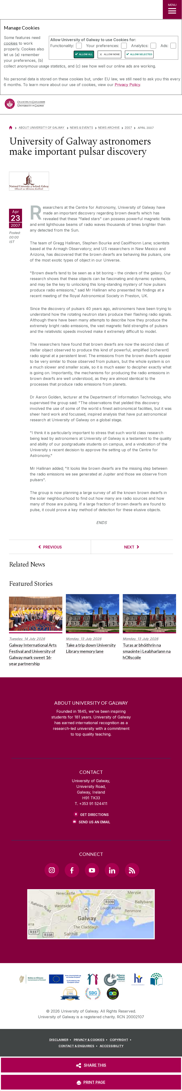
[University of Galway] (25, 105)
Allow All (86, 54)
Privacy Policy (127, 84)
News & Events (81, 127)
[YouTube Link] (92, 870)
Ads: (164, 45)
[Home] (10, 127)
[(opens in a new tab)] (50, 983)
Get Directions (94, 815)
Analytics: (139, 45)
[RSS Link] (132, 870)
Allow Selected (141, 54)
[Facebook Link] (72, 870)
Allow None (112, 54)
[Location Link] (91, 935)
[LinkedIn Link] (112, 870)
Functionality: (62, 45)
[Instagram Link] (52, 870)
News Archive (109, 127)
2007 (128, 127)
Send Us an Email (94, 822)
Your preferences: (102, 45)
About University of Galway (42, 127)
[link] (49, 979)
